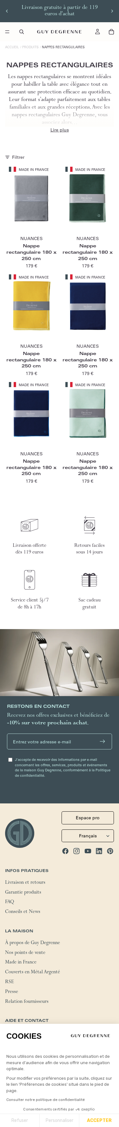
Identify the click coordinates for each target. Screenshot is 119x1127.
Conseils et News (22, 913)
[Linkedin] (99, 851)
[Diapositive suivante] (112, 11)
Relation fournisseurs (27, 1002)
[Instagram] (76, 851)
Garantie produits (23, 893)
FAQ (9, 903)
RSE (9, 982)
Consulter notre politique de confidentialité (45, 1099)
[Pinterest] (110, 851)
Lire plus (59, 129)
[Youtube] (88, 851)
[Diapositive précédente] (7, 11)
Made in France (20, 963)
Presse (11, 992)
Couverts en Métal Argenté (32, 973)
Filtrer (18, 157)
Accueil (12, 47)
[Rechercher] (22, 32)
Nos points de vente (25, 953)
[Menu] (7, 31)
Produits (30, 47)
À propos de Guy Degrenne (32, 943)
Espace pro (88, 818)
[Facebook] (65, 851)
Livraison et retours (25, 883)
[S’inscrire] (102, 741)
